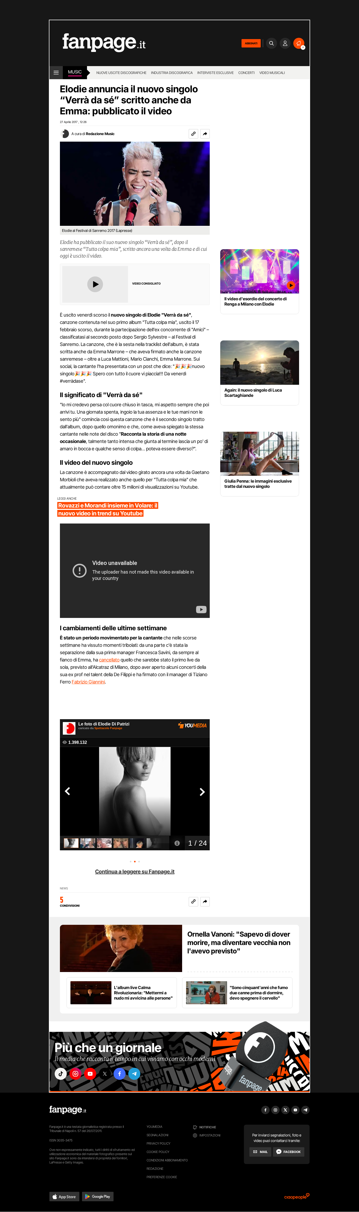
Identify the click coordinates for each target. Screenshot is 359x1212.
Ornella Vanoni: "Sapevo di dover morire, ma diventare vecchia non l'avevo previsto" (238, 942)
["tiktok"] (61, 1074)
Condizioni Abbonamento (167, 1160)
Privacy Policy (158, 1143)
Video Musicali (272, 73)
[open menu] (56, 72)
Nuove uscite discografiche (121, 73)
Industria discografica (172, 73)
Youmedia (154, 1127)
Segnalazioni (157, 1135)
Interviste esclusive (215, 73)
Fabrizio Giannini (88, 682)
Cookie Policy (158, 1152)
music (75, 71)
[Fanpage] (67, 1110)
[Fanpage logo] (97, 43)
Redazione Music (100, 133)
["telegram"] (134, 1074)
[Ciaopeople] (297, 1198)
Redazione (155, 1169)
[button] (205, 133)
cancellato (109, 660)
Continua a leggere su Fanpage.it (135, 871)
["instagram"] (75, 1074)
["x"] (105, 1074)
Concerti (246, 73)
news (64, 888)
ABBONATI (251, 43)
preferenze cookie (162, 1177)
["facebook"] (120, 1074)
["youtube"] (90, 1074)
